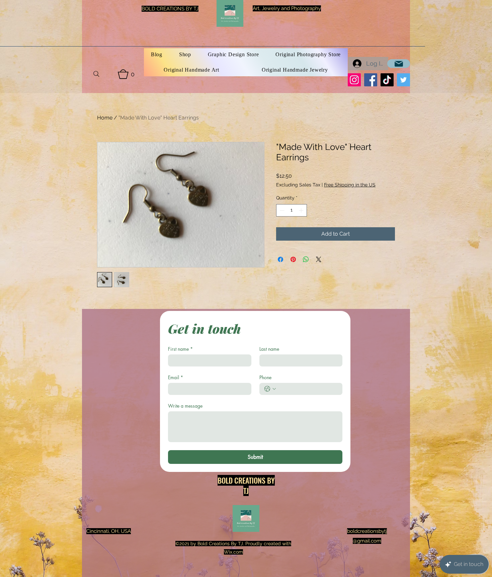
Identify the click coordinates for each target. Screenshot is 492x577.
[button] (126, 74)
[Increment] (302, 210)
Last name (269, 349)
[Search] (96, 74)
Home (104, 117)
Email (175, 377)
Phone (265, 377)
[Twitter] (403, 79)
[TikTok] (387, 79)
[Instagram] (354, 79)
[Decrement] (281, 210)
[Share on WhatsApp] (306, 259)
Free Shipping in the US (350, 184)
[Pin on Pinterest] (293, 259)
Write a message (185, 406)
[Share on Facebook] (280, 259)
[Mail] (398, 63)
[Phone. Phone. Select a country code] (270, 389)
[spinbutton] (291, 210)
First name (180, 349)
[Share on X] (319, 259)
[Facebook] (370, 79)
